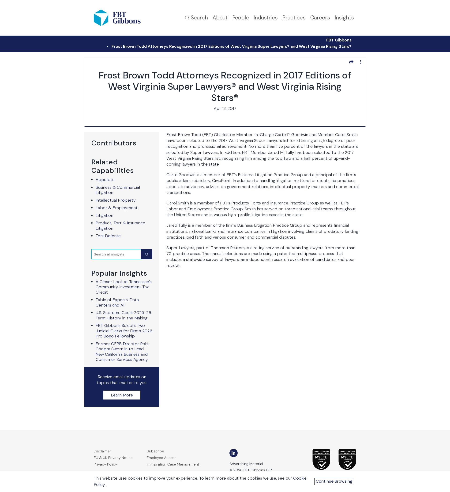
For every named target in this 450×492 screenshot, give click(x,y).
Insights (344, 17)
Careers (320, 17)
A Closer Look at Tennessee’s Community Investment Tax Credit (124, 287)
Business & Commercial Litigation (118, 190)
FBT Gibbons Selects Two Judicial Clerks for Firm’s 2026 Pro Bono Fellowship (124, 331)
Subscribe (155, 451)
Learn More (122, 395)
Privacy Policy (105, 464)
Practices (294, 17)
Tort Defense (108, 236)
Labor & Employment (117, 208)
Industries (266, 17)
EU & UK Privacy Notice (113, 457)
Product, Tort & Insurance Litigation (120, 225)
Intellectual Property (116, 200)
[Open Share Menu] (351, 62)
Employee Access (161, 457)
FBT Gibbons (339, 40)
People (240, 17)
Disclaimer (102, 451)
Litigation (104, 215)
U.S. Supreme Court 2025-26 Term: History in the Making (123, 315)
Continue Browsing (334, 481)
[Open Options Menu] (360, 62)
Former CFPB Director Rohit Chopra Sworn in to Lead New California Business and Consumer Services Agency (123, 352)
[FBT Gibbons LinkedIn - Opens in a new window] (233, 453)
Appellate (105, 179)
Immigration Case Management (173, 464)
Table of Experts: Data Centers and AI (117, 302)
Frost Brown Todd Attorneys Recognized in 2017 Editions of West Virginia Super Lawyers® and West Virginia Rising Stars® (232, 46)
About (220, 17)
